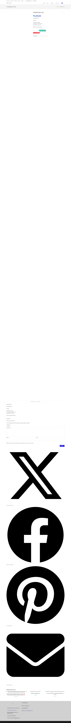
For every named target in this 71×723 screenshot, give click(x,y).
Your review (9, 427)
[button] (36, 32)
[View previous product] (62, 12)
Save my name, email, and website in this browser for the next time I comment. (20, 443)
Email (37, 437)
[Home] (55, 6)
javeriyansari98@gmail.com (28, 710)
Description (33, 401)
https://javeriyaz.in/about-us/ (12, 710)
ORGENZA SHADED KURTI (35, 693)
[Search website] (64, 3)
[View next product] (63, 12)
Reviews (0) (38, 401)
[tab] (33, 402)
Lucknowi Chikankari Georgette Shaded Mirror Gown (55, 694)
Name (8, 437)
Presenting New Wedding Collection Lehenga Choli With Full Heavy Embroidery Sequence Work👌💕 (16, 694)
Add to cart (42, 30)
